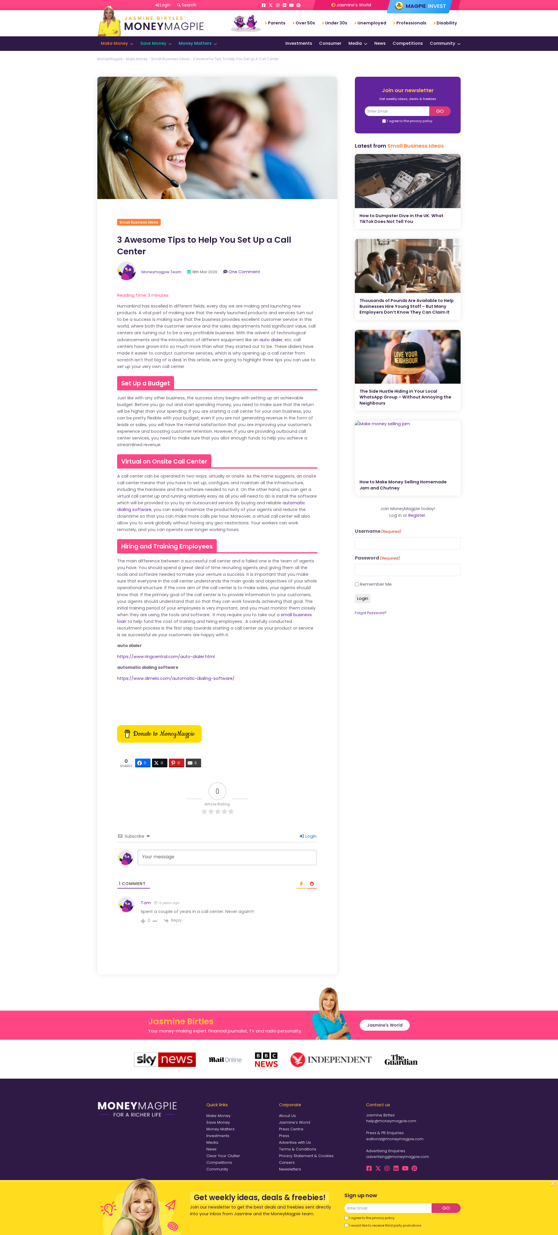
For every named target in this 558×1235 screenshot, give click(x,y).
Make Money (114, 43)
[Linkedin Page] (284, 5)
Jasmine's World (353, 5)
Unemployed (371, 23)
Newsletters (290, 1169)
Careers (287, 1162)
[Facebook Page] (264, 5)
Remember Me (376, 584)
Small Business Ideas (170, 58)
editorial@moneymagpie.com (394, 1138)
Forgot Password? (371, 612)
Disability (447, 23)
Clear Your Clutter (223, 1155)
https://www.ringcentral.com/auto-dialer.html (166, 656)
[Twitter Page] (270, 5)
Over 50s (305, 23)
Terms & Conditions (297, 1149)
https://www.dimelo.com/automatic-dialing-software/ (176, 678)
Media (355, 43)
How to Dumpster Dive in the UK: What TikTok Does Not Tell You (401, 218)
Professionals (411, 23)
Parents (276, 23)
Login (310, 836)
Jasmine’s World (294, 1122)
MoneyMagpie (109, 58)
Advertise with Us (295, 1142)
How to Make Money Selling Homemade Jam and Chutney (403, 485)
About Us (287, 1115)
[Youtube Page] (291, 5)
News (380, 43)
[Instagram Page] (277, 5)
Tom (146, 903)
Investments (298, 43)
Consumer (330, 43)
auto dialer (271, 340)
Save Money (153, 43)
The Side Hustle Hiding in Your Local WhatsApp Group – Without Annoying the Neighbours (405, 397)
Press (284, 1135)
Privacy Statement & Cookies (306, 1155)
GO (440, 111)
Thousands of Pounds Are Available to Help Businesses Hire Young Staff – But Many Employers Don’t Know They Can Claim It (407, 306)
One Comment (244, 272)
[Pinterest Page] (298, 5)
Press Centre (291, 1129)
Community (442, 43)
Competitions (408, 43)
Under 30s (336, 23)
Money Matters (195, 43)
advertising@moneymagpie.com (397, 1156)
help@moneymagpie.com (391, 1120)
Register (416, 515)
